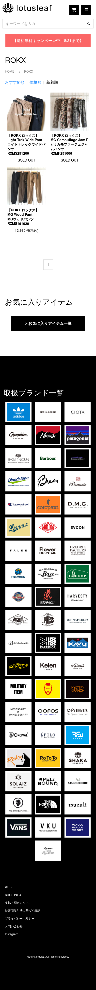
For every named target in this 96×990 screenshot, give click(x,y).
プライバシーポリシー (19, 918)
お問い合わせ (14, 926)
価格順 (35, 82)
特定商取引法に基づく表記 (22, 910)
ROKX (28, 71)
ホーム (9, 887)
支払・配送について (18, 902)
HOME (10, 71)
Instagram (11, 934)
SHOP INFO (13, 895)
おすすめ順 (15, 82)
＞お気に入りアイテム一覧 (48, 323)
